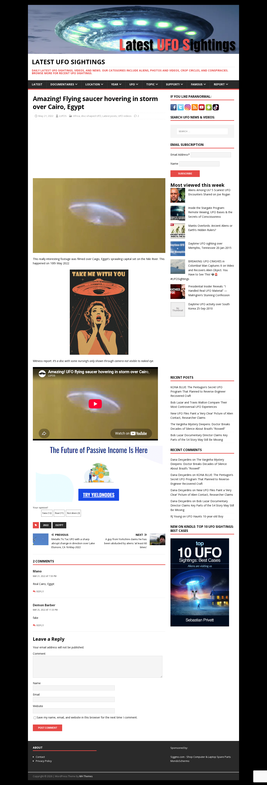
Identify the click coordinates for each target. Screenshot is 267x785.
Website (38, 706)
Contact (40, 757)
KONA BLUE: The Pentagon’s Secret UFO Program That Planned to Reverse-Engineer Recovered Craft (198, 391)
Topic (150, 84)
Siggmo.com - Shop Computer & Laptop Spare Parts (200, 757)
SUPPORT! (173, 84)
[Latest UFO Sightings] (133, 51)
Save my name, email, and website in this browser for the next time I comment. (87, 717)
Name (37, 683)
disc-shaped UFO (91, 116)
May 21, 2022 (45, 116)
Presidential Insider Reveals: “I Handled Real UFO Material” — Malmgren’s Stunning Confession (209, 290)
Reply (40, 591)
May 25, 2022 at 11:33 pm (45, 609)
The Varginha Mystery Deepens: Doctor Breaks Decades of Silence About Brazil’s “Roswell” (198, 464)
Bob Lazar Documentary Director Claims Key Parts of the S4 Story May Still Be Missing (202, 505)
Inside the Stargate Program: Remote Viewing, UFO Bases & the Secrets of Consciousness (210, 212)
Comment (39, 653)
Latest (37, 84)
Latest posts (109, 116)
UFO (132, 84)
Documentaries (62, 84)
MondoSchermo (179, 761)
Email (36, 694)
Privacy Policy (44, 761)
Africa (76, 116)
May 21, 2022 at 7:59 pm (44, 576)
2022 (45, 525)
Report (219, 84)
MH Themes (85, 776)
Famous (196, 84)
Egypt (59, 525)
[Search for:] (202, 131)
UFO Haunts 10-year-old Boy (205, 516)
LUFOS (63, 116)
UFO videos (125, 116)
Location (92, 84)
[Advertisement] (69, 147)
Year (114, 84)
